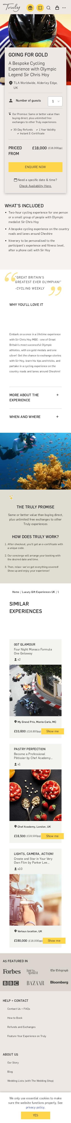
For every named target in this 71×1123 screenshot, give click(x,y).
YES (35, 1115)
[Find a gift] (30, 8)
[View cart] (57, 7)
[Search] (49, 7)
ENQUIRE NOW (35, 167)
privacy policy (35, 1107)
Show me (52, 731)
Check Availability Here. (35, 186)
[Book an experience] (40, 8)
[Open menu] (64, 7)
